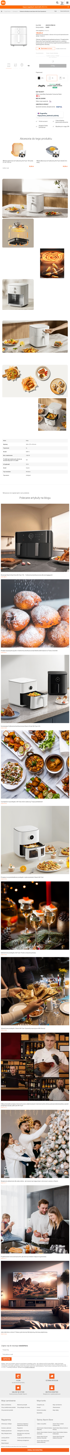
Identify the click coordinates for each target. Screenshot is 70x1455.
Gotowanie (15, 11)
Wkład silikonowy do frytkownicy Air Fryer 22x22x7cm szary (51, 161)
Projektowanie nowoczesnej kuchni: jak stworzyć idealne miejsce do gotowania (23, 1256)
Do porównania (39, 53)
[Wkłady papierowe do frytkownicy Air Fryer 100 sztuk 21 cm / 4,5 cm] (18, 150)
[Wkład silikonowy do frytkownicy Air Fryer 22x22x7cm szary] (51, 150)
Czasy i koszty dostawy (52, 53)
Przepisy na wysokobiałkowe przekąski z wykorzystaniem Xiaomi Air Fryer (22, 877)
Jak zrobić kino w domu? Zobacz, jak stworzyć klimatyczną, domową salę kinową (24, 1332)
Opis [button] (55, 11)
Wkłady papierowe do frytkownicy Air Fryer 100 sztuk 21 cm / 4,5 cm (18, 161)
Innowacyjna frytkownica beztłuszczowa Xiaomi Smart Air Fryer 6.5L (20, 726)
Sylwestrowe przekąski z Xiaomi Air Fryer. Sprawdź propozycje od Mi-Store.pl (23, 1028)
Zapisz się (6, 1359)
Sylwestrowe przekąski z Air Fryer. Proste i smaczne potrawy (18, 953)
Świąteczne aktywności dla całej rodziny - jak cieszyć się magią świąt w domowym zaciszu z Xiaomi (29, 1181)
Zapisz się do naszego (14, 1346)
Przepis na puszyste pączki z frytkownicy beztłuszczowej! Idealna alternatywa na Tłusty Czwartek (29, 650)
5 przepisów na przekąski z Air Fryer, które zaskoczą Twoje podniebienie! (22, 801)
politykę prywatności (30, 1367)
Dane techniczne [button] (64, 11)
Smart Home (7, 11)
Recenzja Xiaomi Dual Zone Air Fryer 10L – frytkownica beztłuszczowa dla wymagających (26, 575)
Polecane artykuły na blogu (35, 497)
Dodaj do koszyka (35, 1450)
